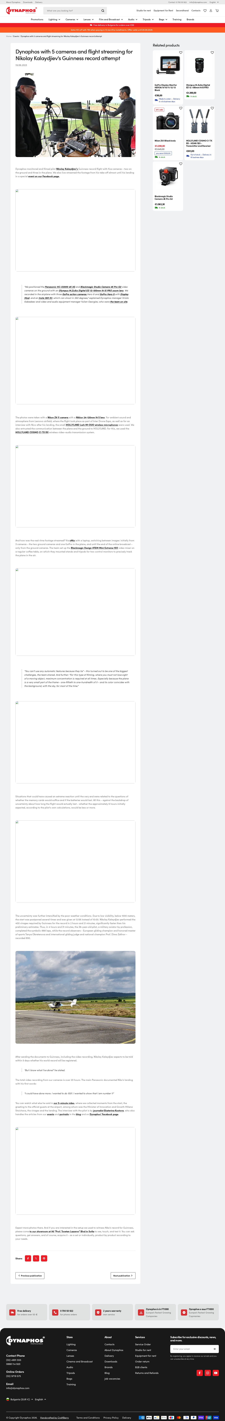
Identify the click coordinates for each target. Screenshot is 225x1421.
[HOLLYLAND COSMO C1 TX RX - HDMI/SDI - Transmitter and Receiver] (199, 121)
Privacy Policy (111, 1417)
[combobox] (75, 10)
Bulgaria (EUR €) (20, 1399)
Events (16, 36)
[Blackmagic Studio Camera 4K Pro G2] (168, 177)
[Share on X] (36, 1258)
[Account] (211, 10)
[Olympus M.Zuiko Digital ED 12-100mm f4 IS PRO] (199, 65)
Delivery (38, 2)
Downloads (27, 2)
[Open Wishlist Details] (205, 10)
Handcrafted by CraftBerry (54, 1417)
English (213, 2)
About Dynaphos (13, 2)
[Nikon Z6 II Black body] (168, 121)
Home (8, 36)
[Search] (102, 10)
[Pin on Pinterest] (44, 1258)
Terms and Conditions (88, 1417)
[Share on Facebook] (28, 1258)
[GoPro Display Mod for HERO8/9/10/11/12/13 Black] (168, 65)
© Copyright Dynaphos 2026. (21, 1417)
